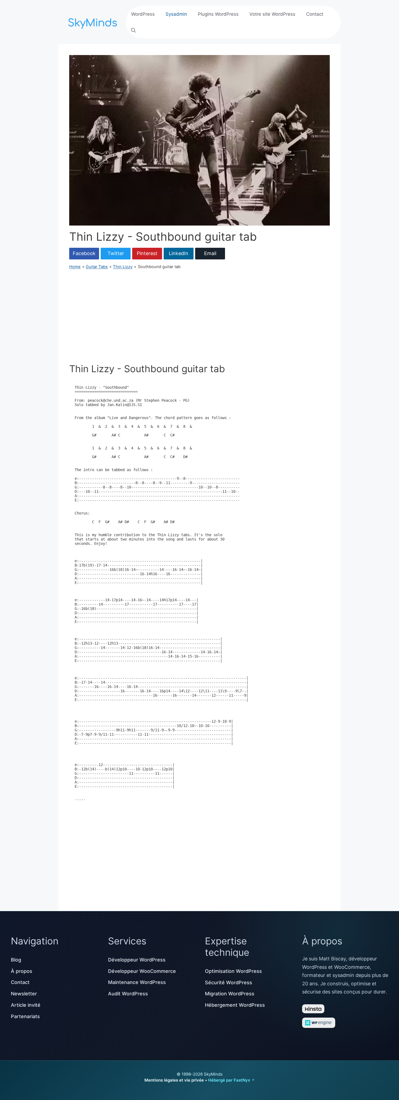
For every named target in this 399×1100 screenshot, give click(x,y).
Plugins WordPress (218, 14)
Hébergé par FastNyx (229, 1080)
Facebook (84, 253)
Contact (314, 14)
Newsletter (24, 993)
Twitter (115, 253)
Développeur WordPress (137, 960)
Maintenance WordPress (137, 982)
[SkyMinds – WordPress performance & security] (93, 21)
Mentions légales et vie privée (174, 1080)
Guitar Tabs (97, 266)
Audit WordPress (128, 993)
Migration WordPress (229, 993)
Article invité (25, 1005)
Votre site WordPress (272, 14)
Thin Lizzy (122, 266)
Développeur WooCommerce (142, 971)
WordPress (143, 14)
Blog (16, 960)
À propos (21, 971)
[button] (133, 30)
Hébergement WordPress (235, 1005)
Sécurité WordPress (228, 982)
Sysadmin (176, 14)
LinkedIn (178, 253)
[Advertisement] (199, 316)
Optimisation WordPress (233, 971)
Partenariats (25, 1016)
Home (75, 266)
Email (210, 253)
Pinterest (147, 253)
